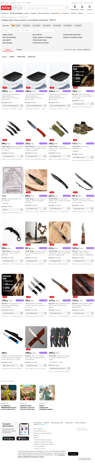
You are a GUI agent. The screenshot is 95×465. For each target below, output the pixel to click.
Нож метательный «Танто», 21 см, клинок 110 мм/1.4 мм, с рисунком (83, 200)
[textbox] (45, 30)
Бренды (80, 13)
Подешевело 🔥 (56, 13)
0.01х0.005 (5, 203)
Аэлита (4, 57)
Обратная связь (85, 459)
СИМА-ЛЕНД (21, 57)
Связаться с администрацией (42, 433)
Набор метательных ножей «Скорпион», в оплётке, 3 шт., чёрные (13, 148)
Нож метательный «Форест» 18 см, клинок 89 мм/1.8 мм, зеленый (82, 96)
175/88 (60, 362)
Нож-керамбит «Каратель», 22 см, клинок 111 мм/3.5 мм (11, 253)
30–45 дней (67, 25)
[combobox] (45, 30)
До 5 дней (26, 25)
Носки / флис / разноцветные (81, 147)
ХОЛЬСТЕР (31, 57)
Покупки (19, 49)
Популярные (5, 13)
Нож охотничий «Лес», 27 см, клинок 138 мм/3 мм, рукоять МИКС (12, 305)
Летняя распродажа (16, 13)
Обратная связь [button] (88, 3)
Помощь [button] (81, 3)
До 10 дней (36, 25)
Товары (7, 49)
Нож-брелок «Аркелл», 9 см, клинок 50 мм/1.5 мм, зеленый (59, 148)
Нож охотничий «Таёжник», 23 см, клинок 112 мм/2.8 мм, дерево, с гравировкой (82, 253)
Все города (5, 3)
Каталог (18, 8)
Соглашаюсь (73, 454)
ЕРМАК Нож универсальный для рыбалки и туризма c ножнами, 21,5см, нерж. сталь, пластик (12, 357)
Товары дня (69, 423)
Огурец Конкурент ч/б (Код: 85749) (11, 200)
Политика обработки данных (42, 440)
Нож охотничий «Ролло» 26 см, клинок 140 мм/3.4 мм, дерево (60, 305)
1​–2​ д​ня (17, 25)
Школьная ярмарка (44, 13)
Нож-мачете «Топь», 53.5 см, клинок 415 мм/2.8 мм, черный (36, 253)
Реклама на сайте (39, 448)
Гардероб (34, 13)
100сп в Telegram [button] (26, 3)
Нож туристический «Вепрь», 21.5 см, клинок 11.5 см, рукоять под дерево (36, 148)
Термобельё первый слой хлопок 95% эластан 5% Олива (59, 357)
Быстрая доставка (57, 423)
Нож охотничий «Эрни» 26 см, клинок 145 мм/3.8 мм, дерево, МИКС (83, 305)
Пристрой (74, 13)
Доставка (90, 13)
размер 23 (75, 151)
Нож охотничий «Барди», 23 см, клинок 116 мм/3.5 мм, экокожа (59, 200)
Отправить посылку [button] (15, 3)
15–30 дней (57, 25)
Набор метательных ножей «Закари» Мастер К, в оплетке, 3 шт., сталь (35, 305)
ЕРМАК (12, 57)
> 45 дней (78, 25)
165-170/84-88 (53, 362)
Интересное (65, 13)
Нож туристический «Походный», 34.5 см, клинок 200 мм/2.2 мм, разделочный (59, 253)
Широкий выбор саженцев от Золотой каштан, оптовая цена (27, 407)
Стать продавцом (39, 446)
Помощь (35, 437)
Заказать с (39, 424)
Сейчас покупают (80, 423)
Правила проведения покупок (43, 442)
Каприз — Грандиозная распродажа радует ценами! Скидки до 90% (45, 407)
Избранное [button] (75, 3)
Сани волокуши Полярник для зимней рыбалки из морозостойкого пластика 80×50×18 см (11, 97)
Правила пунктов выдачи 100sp (43, 444)
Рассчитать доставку (39, 431)
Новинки (26, 13)
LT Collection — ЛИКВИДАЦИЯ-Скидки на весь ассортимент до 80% (8, 407)
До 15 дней (46, 25)
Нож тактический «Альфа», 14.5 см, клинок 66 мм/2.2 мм (35, 200)
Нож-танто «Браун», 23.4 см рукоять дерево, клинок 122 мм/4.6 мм (35, 357)
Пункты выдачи (38, 429)
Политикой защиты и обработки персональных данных (41, 455)
